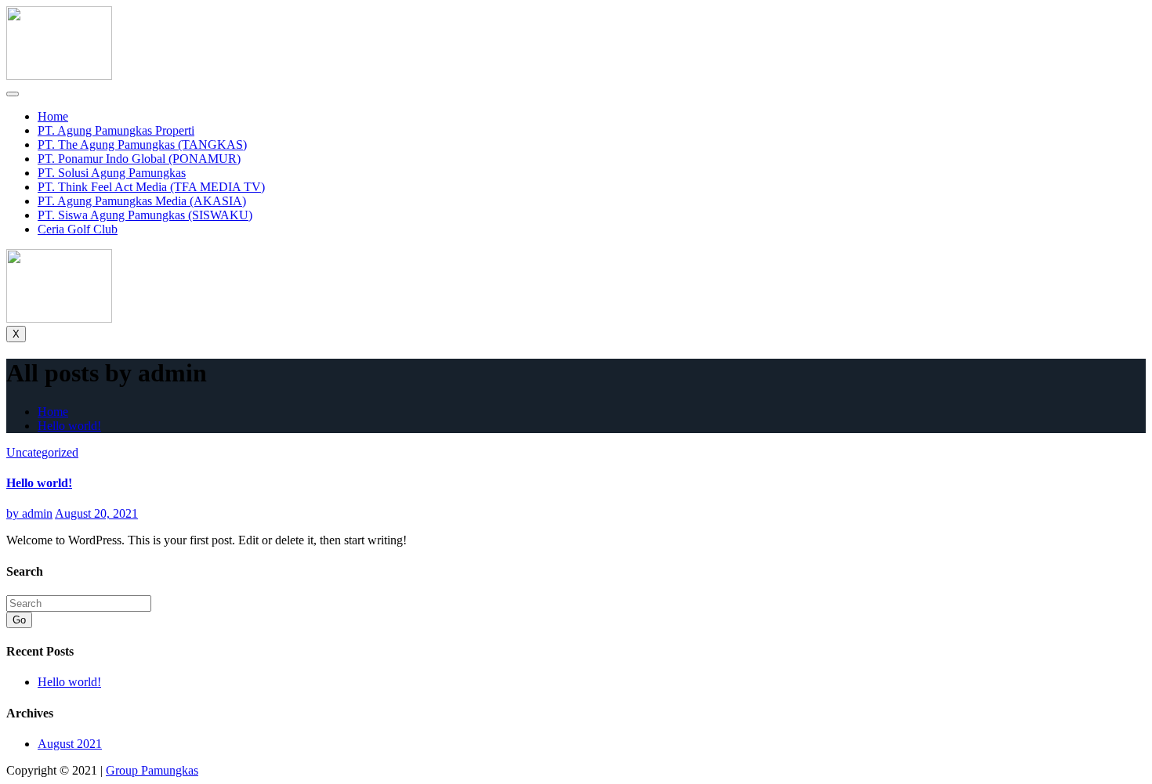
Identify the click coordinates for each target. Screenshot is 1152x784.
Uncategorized (42, 452)
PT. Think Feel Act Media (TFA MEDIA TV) (151, 186)
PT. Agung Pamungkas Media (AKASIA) (142, 201)
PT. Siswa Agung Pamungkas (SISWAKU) (145, 215)
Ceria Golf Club (78, 229)
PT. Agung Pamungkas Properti (116, 130)
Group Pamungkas (152, 770)
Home (53, 116)
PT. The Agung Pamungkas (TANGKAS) (142, 144)
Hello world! (69, 425)
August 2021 (70, 743)
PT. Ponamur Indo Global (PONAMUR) (139, 158)
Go (19, 620)
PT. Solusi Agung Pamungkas (112, 172)
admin (29, 513)
